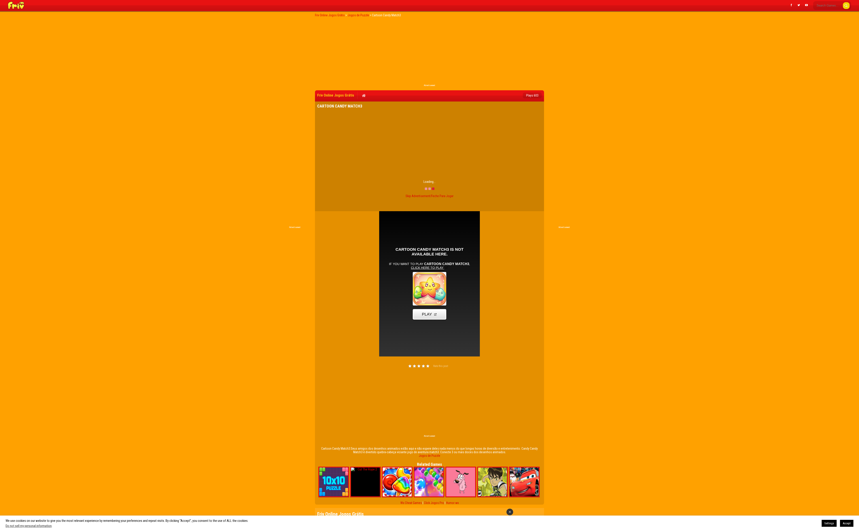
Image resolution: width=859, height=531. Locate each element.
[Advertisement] (429, 52)
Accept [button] (847, 523)
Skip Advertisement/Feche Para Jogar (429, 196)
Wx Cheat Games (411, 503)
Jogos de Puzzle (429, 455)
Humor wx (452, 503)
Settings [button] (829, 523)
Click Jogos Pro (434, 503)
